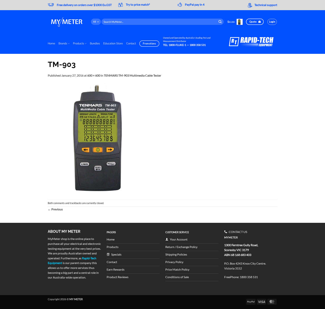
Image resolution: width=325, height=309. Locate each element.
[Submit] (220, 22)
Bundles (95, 43)
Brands (62, 43)
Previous (55, 209)
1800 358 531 (249, 277)
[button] (235, 22)
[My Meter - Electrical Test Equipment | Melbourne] (66, 21)
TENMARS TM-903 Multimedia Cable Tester (132, 75)
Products (78, 43)
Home (51, 43)
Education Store (113, 43)
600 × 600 (93, 75)
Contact (131, 43)
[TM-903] (104, 138)
